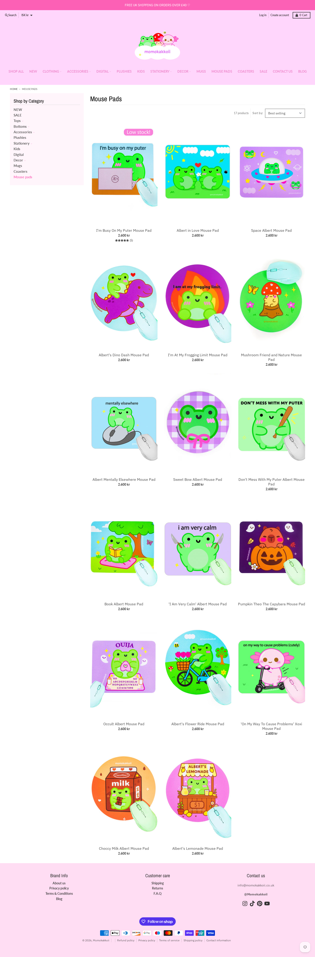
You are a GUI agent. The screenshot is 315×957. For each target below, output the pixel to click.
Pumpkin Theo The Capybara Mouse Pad (271, 604)
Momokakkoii (101, 940)
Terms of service (169, 940)
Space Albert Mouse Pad (271, 230)
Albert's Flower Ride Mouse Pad (197, 724)
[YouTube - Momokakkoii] (267, 903)
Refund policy (125, 940)
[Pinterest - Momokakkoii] (259, 903)
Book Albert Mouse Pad (123, 604)
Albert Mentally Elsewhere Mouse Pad (123, 479)
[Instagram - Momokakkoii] (245, 903)
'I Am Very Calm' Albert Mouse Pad (198, 604)
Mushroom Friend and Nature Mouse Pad (271, 357)
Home (14, 88)
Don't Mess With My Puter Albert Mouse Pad (271, 481)
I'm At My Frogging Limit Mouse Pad (197, 355)
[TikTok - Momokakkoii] (252, 903)
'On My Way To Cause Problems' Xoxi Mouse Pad (271, 726)
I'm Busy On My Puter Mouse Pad (124, 230)
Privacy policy (146, 940)
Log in (263, 15)
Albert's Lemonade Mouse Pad (197, 848)
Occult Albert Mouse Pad (123, 724)
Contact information (218, 940)
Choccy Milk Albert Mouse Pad (124, 848)
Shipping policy (193, 940)
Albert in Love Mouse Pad (198, 230)
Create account (279, 15)
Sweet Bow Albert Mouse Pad (197, 479)
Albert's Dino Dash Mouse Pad (124, 355)
